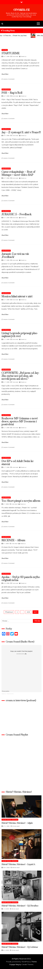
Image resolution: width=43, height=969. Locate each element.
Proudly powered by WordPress (18, 962)
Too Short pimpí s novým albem (21, 501)
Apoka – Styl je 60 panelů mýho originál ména (21, 578)
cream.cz (21, 9)
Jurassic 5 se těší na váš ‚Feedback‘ (15, 255)
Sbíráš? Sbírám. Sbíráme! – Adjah (17, 823)
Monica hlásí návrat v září (17, 296)
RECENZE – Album (13, 540)
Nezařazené (6, 89)
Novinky (4, 50)
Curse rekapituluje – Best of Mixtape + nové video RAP (18, 173)
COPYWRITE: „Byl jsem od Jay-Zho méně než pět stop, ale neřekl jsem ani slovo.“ (20, 376)
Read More (5, 74)
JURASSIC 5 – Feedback (17, 214)
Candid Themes (27, 964)
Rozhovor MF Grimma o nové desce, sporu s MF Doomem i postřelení (20, 421)
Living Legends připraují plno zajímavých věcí (19, 335)
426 (28, 612)
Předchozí (9, 612)
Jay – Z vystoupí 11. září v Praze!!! (21, 132)
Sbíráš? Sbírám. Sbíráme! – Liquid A (18, 864)
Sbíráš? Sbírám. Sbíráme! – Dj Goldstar (20, 947)
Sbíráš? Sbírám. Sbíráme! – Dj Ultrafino (20, 906)
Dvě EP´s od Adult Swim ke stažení (18, 462)
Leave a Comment (8, 79)
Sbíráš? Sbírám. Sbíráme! (10, 819)
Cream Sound (10, 693)
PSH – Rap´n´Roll (12, 93)
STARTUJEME (11, 53)
